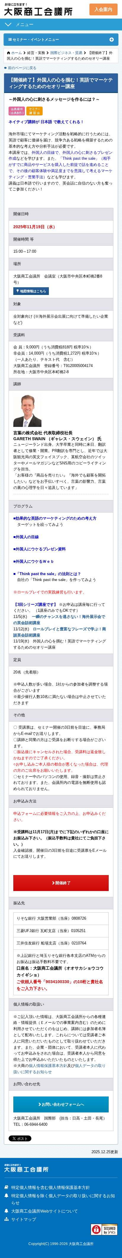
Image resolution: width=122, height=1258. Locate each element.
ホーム (16, 53)
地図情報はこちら (31, 291)
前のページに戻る (20, 68)
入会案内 (103, 9)
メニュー (24, 24)
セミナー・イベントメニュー (33, 39)
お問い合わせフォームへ (61, 1104)
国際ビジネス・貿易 (66, 53)
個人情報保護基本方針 (48, 1065)
